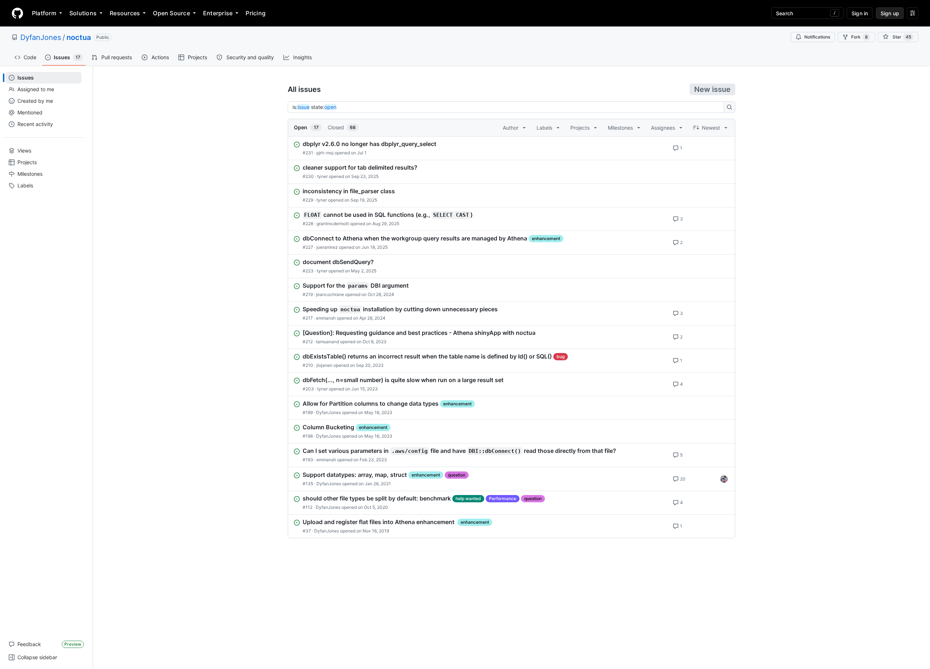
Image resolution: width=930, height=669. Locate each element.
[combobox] (507, 107)
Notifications (817, 37)
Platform (44, 13)
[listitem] (511, 148)
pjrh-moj (324, 152)
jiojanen (324, 365)
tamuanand (327, 341)
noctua (78, 37)
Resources (125, 13)
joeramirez (327, 247)
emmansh (326, 318)
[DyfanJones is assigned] (724, 479)
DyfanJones (40, 37)
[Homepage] (17, 13)
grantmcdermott (332, 223)
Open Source (171, 13)
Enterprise (217, 13)
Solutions (83, 13)
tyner (322, 176)
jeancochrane (330, 294)
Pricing (256, 13)
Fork (859, 37)
